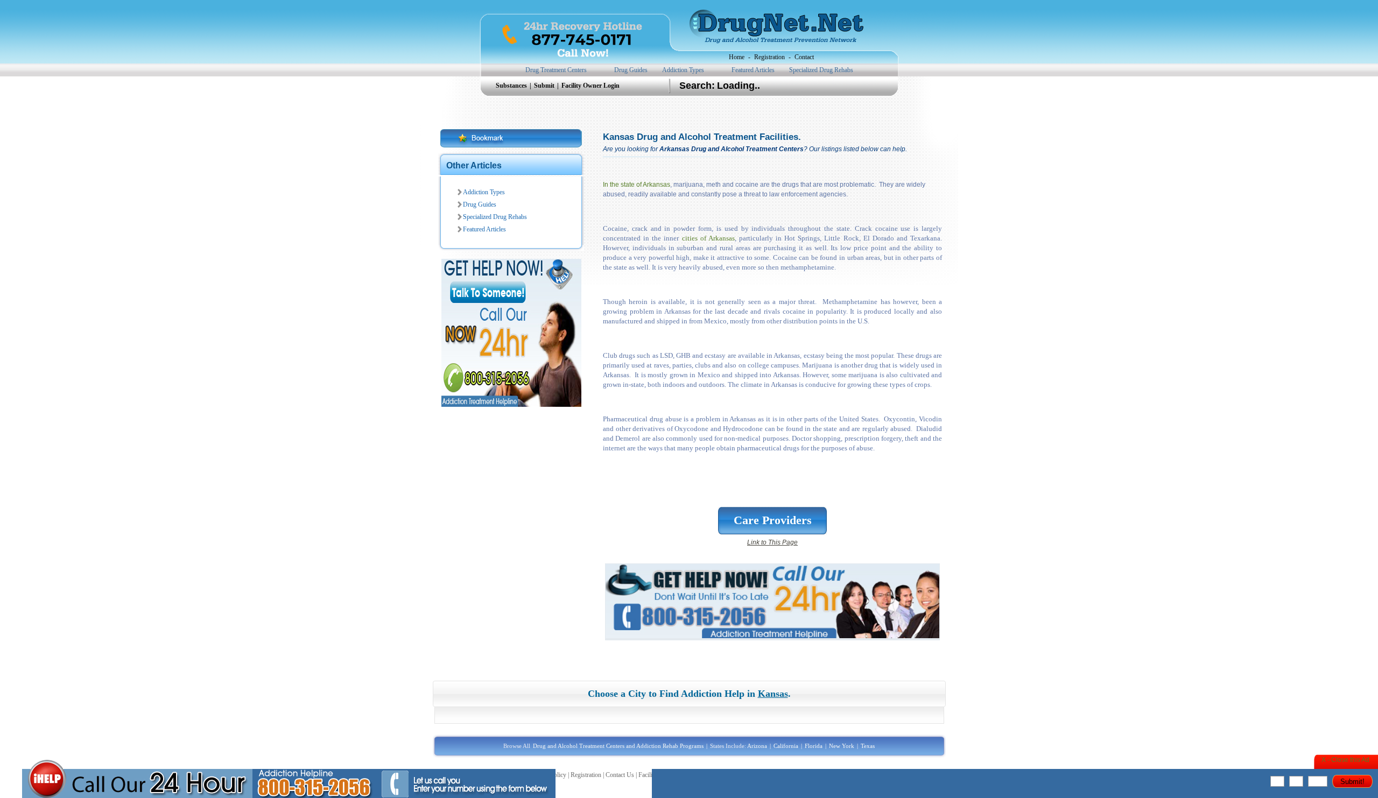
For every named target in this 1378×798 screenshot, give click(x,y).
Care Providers (773, 520)
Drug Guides (631, 70)
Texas (868, 746)
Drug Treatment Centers (556, 70)
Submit (545, 85)
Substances (512, 85)
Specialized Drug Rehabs (821, 70)
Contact (804, 57)
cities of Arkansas (708, 238)
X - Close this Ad (1345, 760)
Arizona (757, 746)
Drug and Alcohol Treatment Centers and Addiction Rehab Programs (618, 746)
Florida (813, 746)
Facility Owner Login (590, 85)
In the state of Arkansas (636, 184)
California (786, 746)
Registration (769, 57)
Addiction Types (683, 70)
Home (736, 57)
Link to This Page (772, 542)
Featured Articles (753, 70)
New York (841, 746)
